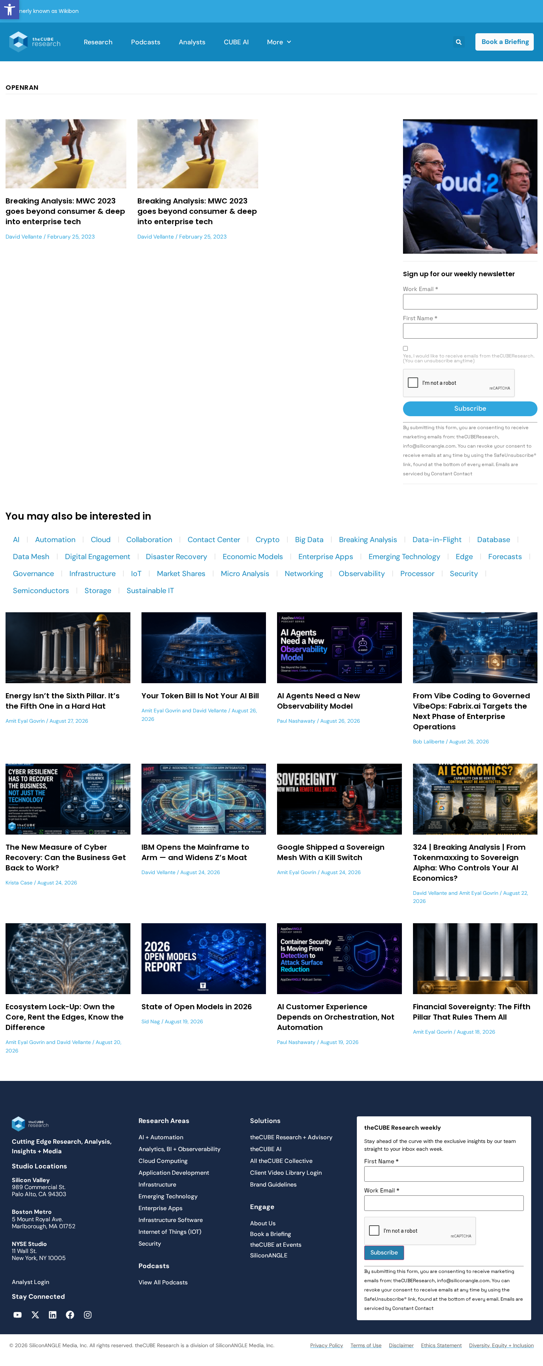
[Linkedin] (52, 1314)
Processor (417, 573)
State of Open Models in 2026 (196, 1007)
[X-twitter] (34, 1314)
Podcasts (145, 42)
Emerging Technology (404, 556)
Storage (98, 590)
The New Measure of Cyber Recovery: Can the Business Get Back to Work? (66, 857)
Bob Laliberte (428, 741)
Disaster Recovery (176, 556)
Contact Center (214, 539)
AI (16, 539)
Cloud (101, 539)
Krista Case (19, 882)
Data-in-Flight (437, 539)
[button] (9, 9)
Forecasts (505, 556)
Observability (362, 573)
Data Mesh (31, 556)
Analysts (192, 42)
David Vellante (24, 236)
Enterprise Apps (325, 556)
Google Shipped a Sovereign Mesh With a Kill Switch (331, 852)
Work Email (420, 289)
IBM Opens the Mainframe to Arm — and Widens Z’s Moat (195, 852)
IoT (136, 573)
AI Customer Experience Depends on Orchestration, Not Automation (336, 1017)
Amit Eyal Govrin (25, 721)
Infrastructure (92, 573)
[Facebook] (70, 1314)
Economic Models (253, 556)
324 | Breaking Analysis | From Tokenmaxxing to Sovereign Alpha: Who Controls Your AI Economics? (469, 862)
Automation (55, 539)
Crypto (268, 539)
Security (464, 573)
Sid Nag (150, 1021)
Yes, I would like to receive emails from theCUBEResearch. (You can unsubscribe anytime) (469, 358)
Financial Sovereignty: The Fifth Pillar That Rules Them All (471, 1012)
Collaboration (149, 539)
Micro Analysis (245, 573)
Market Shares (181, 573)
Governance (33, 573)
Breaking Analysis (368, 539)
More (275, 42)
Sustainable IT (150, 590)
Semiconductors (41, 590)
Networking (304, 573)
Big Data (309, 539)
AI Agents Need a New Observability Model (318, 701)
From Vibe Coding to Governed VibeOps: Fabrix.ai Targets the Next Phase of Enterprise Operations (471, 711)
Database (493, 539)
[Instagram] (87, 1314)
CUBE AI (236, 42)
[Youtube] (17, 1314)
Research (98, 42)
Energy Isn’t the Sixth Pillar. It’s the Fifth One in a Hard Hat (63, 701)
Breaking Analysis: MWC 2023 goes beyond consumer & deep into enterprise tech (65, 211)
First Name (420, 318)
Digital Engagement (97, 556)
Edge (464, 556)
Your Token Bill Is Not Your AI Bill (200, 696)
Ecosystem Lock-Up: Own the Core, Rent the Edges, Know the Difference (65, 1017)
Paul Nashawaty (296, 721)
